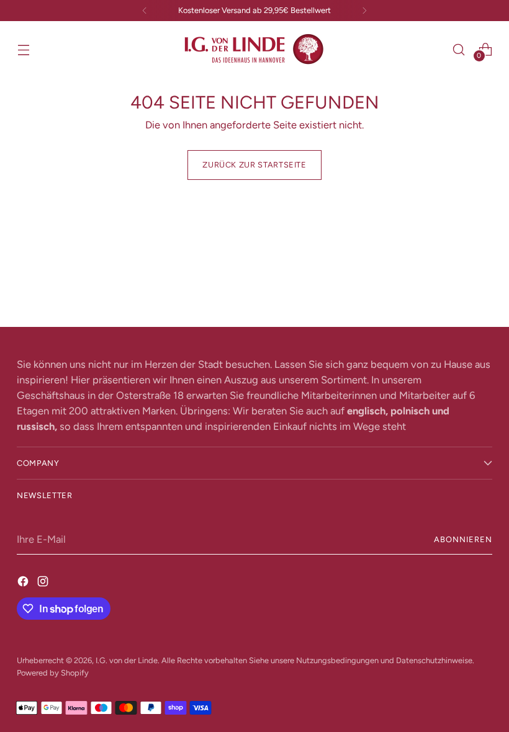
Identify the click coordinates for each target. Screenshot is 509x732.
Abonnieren (463, 539)
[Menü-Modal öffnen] (23, 49)
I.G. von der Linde (127, 660)
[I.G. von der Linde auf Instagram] (44, 581)
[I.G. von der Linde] (254, 49)
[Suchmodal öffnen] (459, 49)
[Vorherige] (144, 10)
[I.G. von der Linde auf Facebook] (24, 581)
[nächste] (364, 10)
